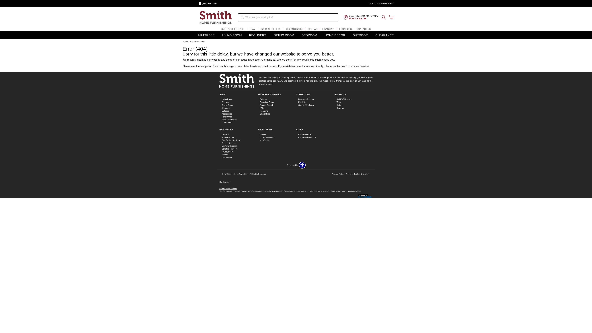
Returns (263, 99)
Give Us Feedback (306, 105)
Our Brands (226, 123)
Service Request (229, 143)
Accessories (227, 114)
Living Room (232, 35)
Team (252, 29)
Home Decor (335, 35)
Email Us (302, 102)
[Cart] (391, 17)
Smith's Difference (232, 29)
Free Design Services (231, 140)
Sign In (263, 134)
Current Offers (270, 29)
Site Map (349, 174)
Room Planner (228, 137)
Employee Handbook (307, 137)
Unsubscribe (227, 158)
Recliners (257, 35)
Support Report (266, 105)
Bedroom (309, 35)
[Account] (383, 17)
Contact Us (364, 29)
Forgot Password (267, 137)
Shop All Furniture (229, 120)
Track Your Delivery (381, 3)
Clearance (384, 35)
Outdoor (360, 35)
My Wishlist (264, 140)
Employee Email (305, 134)
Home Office (227, 117)
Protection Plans (267, 102)
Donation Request (229, 149)
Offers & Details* (362, 174)
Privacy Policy (227, 152)
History (339, 105)
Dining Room (284, 35)
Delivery (225, 134)
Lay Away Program (229, 146)
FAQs (262, 108)
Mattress (206, 35)
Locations (345, 29)
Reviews (312, 29)
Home (185, 41)
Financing (328, 29)
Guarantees (265, 114)
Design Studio (294, 29)
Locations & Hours (306, 99)
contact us (339, 66)
